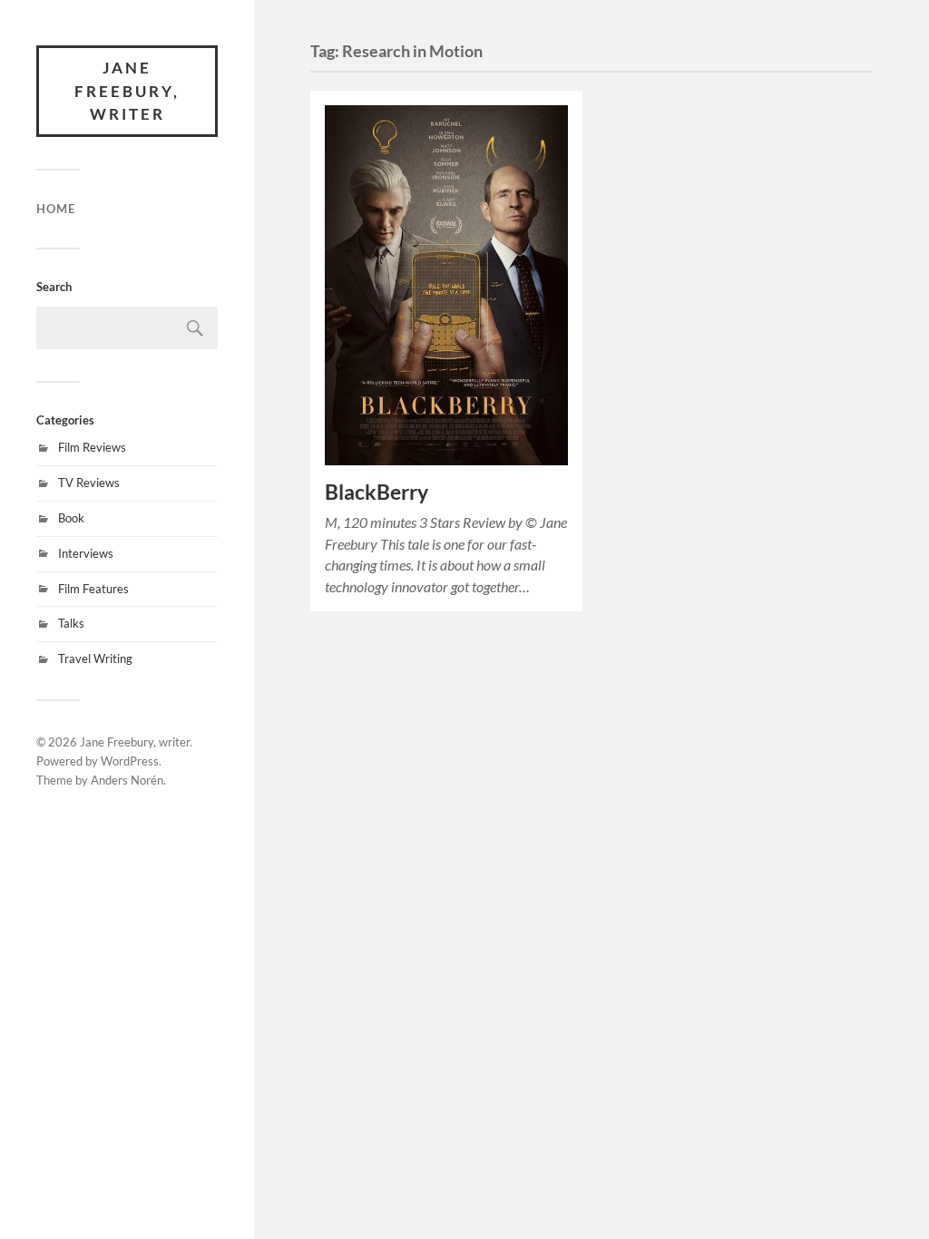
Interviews (85, 553)
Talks (71, 623)
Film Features (93, 588)
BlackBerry (376, 492)
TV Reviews (89, 482)
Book (71, 518)
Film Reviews (92, 447)
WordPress (130, 761)
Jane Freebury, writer (127, 90)
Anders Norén (127, 780)
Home (55, 208)
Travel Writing (95, 658)
